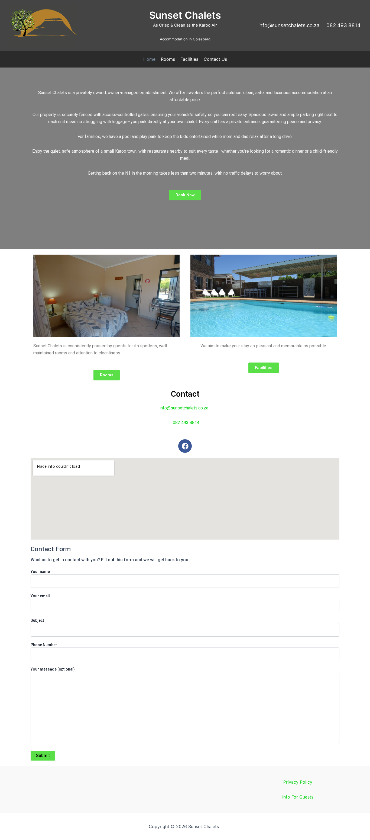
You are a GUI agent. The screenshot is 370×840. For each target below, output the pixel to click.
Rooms (168, 59)
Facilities (189, 59)
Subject (37, 620)
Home (149, 59)
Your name (40, 571)
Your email (40, 596)
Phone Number (44, 645)
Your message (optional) (53, 669)
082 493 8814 (186, 422)
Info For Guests (297, 797)
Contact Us (215, 59)
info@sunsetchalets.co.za (291, 25)
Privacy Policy (297, 782)
